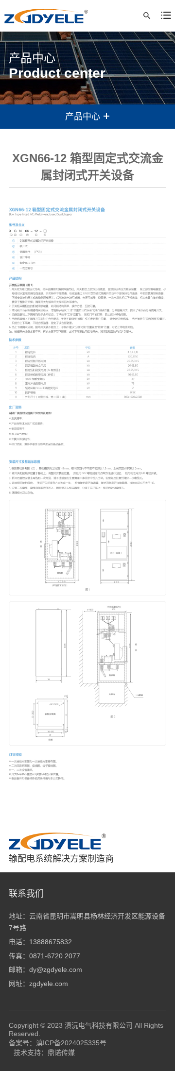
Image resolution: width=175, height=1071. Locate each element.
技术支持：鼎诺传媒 (44, 1052)
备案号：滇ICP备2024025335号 (57, 1043)
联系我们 (26, 894)
